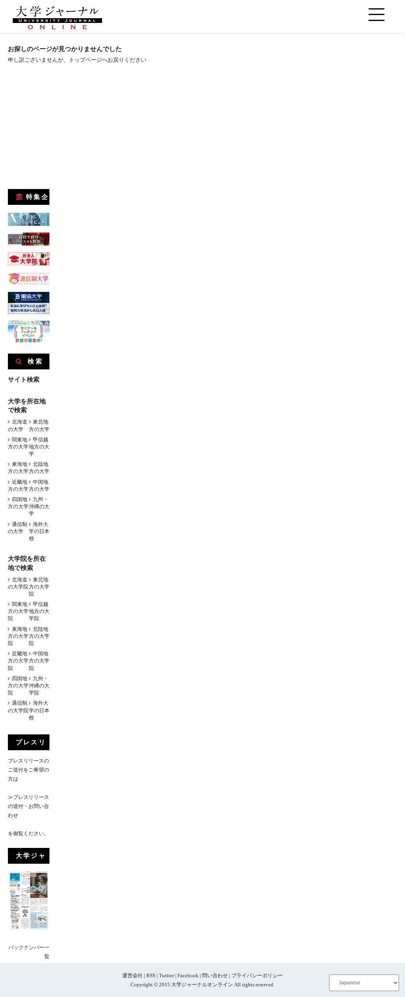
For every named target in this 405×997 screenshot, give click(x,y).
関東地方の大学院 (18, 611)
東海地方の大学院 (18, 636)
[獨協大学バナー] (28, 312)
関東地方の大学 (18, 443)
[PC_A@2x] (28, 341)
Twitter (166, 975)
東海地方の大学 (18, 467)
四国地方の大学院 (18, 685)
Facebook (188, 975)
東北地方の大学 (39, 425)
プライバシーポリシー (257, 975)
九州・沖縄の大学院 (39, 685)
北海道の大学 (17, 425)
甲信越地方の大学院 (39, 611)
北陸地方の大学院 (39, 636)
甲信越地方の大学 (39, 447)
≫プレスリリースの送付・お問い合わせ (28, 806)
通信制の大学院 (18, 706)
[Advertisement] (67, 128)
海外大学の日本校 (39, 531)
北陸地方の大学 (39, 467)
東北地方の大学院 (39, 587)
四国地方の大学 (18, 502)
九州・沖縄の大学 (39, 506)
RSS (150, 975)
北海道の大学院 (18, 583)
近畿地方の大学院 (18, 661)
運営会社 (132, 975)
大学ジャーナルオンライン (202, 985)
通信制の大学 (17, 527)
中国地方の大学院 (39, 661)
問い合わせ (215, 975)
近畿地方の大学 (18, 485)
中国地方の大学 (39, 485)
